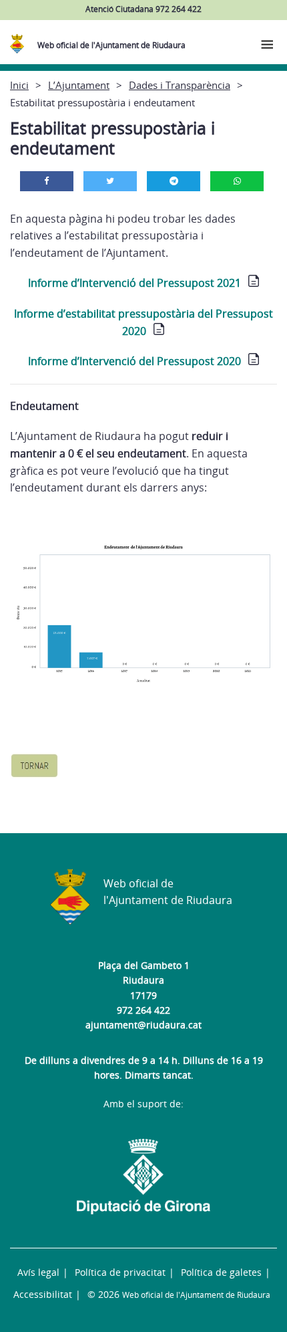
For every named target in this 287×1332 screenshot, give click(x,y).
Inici (19, 85)
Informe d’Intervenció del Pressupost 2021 (134, 282)
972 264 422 (143, 1010)
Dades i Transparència (179, 85)
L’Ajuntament (78, 85)
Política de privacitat (120, 1272)
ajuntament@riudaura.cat (143, 1024)
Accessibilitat (42, 1294)
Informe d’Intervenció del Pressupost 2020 (134, 361)
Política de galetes (221, 1272)
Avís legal (38, 1272)
